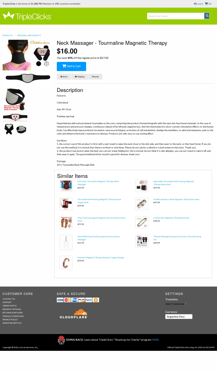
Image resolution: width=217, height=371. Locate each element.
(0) (209, 3)
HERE (155, 339)
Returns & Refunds (13, 312)
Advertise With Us (12, 323)
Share (64, 76)
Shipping (80, 76)
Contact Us (9, 299)
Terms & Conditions (13, 316)
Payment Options (12, 309)
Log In (200, 3)
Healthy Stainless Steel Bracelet (176, 199)
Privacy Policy (10, 319)
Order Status (9, 305)
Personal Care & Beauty (29, 35)
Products (8, 35)
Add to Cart (73, 66)
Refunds (95, 76)
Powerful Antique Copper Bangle (100, 257)
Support (7, 302)
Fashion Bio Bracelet (171, 218)
